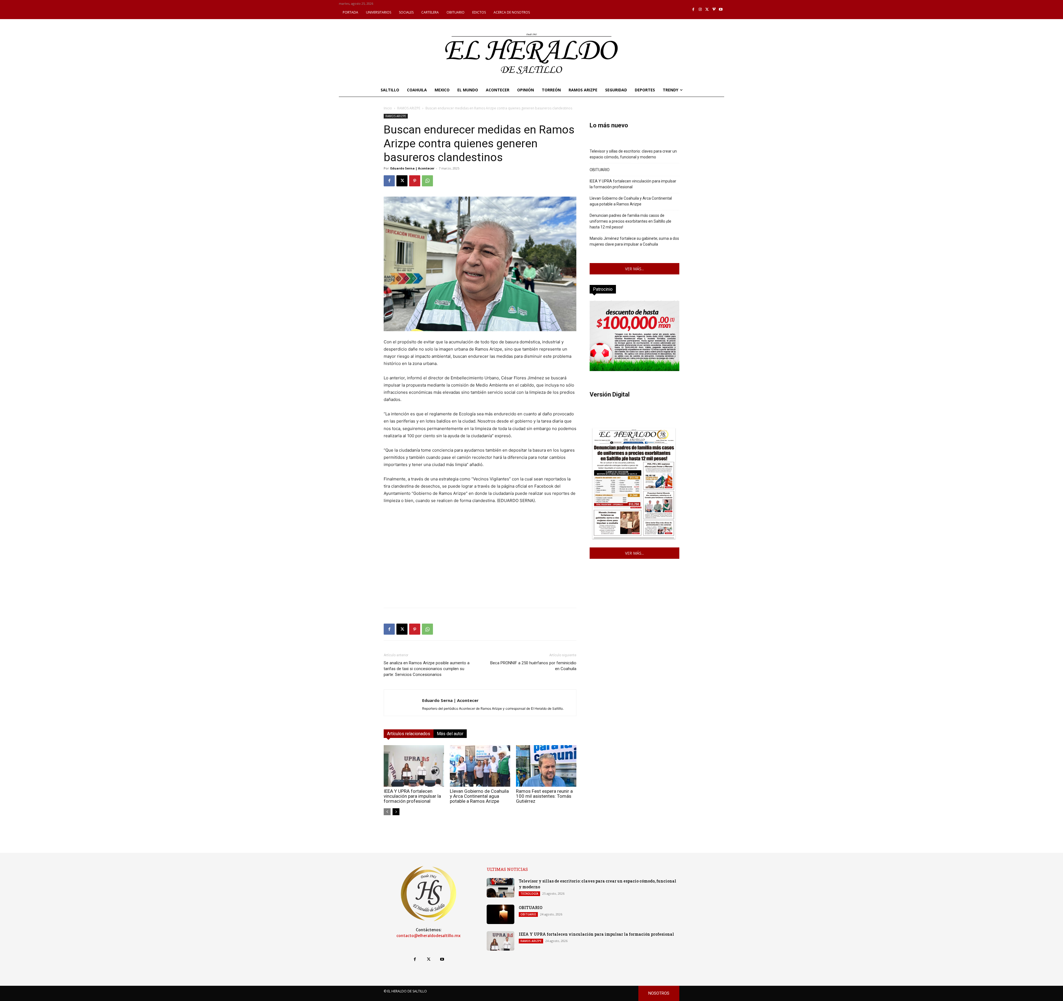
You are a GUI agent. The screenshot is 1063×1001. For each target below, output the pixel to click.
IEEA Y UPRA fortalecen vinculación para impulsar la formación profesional (412, 796)
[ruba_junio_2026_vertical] (634, 369)
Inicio (388, 108)
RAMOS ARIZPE (408, 108)
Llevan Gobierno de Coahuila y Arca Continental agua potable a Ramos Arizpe (479, 796)
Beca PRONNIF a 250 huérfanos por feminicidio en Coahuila (533, 665)
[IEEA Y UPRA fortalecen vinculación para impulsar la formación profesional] (414, 766)
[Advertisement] (480, 564)
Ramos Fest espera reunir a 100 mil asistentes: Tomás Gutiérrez (544, 796)
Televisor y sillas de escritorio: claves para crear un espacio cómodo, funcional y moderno (633, 154)
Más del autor (450, 733)
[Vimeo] (714, 9)
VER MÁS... (634, 268)
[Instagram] (700, 9)
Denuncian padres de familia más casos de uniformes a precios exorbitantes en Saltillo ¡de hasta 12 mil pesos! (630, 221)
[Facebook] (693, 9)
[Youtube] (720, 9)
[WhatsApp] (427, 180)
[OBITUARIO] (500, 914)
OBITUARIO (600, 170)
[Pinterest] (414, 180)
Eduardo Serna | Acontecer (412, 168)
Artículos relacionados (408, 733)
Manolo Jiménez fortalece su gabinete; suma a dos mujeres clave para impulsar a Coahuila (634, 241)
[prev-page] (387, 811)
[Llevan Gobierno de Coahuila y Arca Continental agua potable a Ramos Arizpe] (480, 766)
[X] (707, 9)
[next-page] (396, 811)
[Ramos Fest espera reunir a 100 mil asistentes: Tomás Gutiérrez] (546, 766)
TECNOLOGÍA (529, 894)
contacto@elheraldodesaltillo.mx (428, 935)
